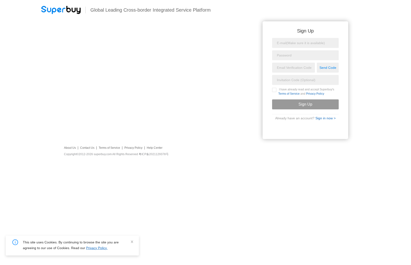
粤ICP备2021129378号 (154, 154)
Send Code (327, 68)
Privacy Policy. (97, 248)
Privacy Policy (315, 93)
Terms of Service (289, 93)
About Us (70, 147)
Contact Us (87, 147)
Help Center (154, 147)
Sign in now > (325, 118)
